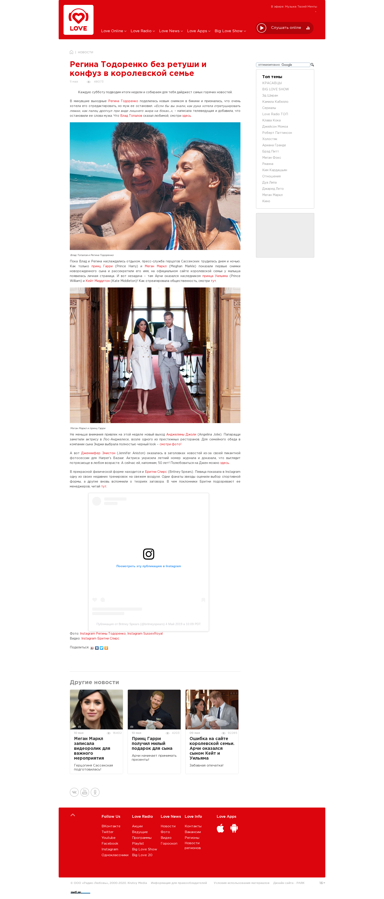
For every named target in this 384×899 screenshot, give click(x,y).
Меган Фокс (271, 157)
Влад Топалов (131, 116)
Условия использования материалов (242, 882)
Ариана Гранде (274, 145)
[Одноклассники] (106, 647)
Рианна (267, 164)
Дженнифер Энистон (98, 453)
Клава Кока (271, 120)
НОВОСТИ (85, 52)
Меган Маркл (156, 266)
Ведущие (140, 832)
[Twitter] (101, 647)
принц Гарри (102, 266)
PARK (300, 882)
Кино (266, 201)
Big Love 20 (142, 855)
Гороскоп (169, 843)
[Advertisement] (175, 14)
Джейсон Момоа (275, 126)
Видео (166, 837)
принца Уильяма (215, 276)
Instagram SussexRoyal (145, 633)
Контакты (193, 826)
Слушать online (286, 28)
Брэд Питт (270, 151)
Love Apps (197, 31)
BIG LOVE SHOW (275, 89)
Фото (165, 832)
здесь (186, 116)
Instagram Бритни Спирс (100, 638)
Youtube (109, 837)
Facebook (110, 843)
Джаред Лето (273, 189)
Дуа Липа (269, 182)
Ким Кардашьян (274, 170)
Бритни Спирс (156, 472)
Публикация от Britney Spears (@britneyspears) (130, 624)
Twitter (108, 832)
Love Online (112, 31)
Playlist (138, 843)
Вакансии (193, 832)
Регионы (192, 837)
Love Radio (142, 31)
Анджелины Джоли (181, 434)
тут (213, 281)
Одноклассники (115, 855)
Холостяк (269, 139)
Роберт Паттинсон (277, 133)
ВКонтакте (111, 826)
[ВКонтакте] (97, 647)
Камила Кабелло (275, 102)
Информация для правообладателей (179, 882)
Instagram (110, 849)
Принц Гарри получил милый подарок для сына (152, 743)
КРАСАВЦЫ (272, 83)
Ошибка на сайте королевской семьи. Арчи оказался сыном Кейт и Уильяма (212, 748)
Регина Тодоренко (123, 101)
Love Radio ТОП (275, 114)
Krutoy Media (137, 882)
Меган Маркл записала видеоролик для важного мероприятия (92, 748)
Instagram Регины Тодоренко (103, 633)
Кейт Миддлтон (98, 281)
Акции (137, 826)
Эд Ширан (270, 95)
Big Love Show (229, 31)
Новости (168, 826)
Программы (142, 837)
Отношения (271, 176)
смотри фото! (170, 444)
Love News (170, 31)
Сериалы (269, 108)
